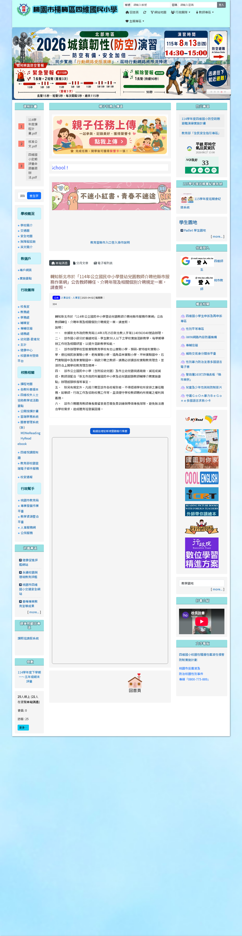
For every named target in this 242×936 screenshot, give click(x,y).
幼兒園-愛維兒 (30, 339)
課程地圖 (26, 384)
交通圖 (24, 230)
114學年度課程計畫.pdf (32, 126)
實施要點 (26, 278)
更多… (23, 727)
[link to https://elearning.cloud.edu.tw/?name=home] (202, 552)
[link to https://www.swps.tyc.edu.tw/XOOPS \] (135, 684)
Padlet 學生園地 (195, 230)
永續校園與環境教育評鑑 (28, 574)
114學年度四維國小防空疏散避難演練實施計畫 (201, 120)
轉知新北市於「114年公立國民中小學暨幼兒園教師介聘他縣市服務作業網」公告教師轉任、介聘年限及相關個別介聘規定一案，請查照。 (109, 281)
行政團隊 (181, 12)
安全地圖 (26, 236)
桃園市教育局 (30, 500)
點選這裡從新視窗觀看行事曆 (110, 431)
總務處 (24, 333)
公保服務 (27, 533)
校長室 (24, 306)
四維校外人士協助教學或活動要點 (28, 400)
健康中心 (26, 350)
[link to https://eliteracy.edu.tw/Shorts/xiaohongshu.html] (118, 195)
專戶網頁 (26, 270)
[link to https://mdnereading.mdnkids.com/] (202, 440)
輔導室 (24, 322)
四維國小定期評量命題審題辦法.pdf (32, 165)
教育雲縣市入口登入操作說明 (110, 242)
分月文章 (81, 263)
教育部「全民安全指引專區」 (201, 133)
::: (151, 21)
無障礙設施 (28, 241)
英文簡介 (26, 247)
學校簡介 (26, 225)
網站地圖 (160, 12)
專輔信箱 (26, 328)
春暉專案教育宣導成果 (28, 603)
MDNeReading (30, 433)
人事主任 (66, 297)
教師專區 (204, 12)
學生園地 (188, 222)
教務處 (24, 312)
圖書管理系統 (29, 422)
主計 (23, 344)
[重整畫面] (145, 12)
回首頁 (134, 12)
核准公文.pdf (32, 143)
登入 (221, 5)
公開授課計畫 (29, 411)
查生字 (34, 195)
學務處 (24, 317)
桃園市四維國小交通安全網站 (29, 589)
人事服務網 (28, 527)
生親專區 (135, 21)
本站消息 (61, 263)
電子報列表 (105, 263)
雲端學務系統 (29, 416)
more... (34, 612)
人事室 (76, 297)
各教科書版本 (29, 389)
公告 (56, 297)
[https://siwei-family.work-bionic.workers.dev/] (110, 134)
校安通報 (26, 477)
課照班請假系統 (28, 638)
